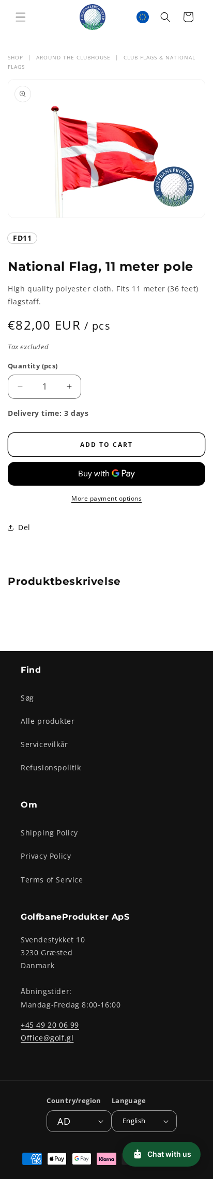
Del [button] (24, 527)
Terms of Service (52, 880)
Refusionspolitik (51, 767)
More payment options (106, 498)
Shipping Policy (49, 832)
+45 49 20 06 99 (50, 1025)
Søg (27, 698)
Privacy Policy (46, 856)
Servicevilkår (44, 744)
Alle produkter (47, 721)
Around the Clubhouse (73, 57)
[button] (20, 17)
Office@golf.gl (47, 1038)
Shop (15, 57)
